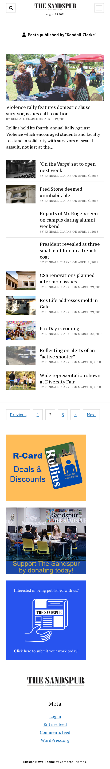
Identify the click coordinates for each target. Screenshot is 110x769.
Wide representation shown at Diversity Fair (70, 378)
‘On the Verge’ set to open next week (68, 167)
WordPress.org (55, 740)
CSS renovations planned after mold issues (67, 278)
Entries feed (55, 724)
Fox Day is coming (59, 328)
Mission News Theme (39, 762)
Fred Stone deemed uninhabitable (61, 192)
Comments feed (55, 732)
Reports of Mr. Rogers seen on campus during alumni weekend (69, 219)
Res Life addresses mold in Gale (69, 303)
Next (91, 415)
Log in (55, 716)
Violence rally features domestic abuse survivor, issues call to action (48, 110)
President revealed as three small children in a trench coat (70, 250)
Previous (18, 415)
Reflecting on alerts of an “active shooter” (67, 353)
